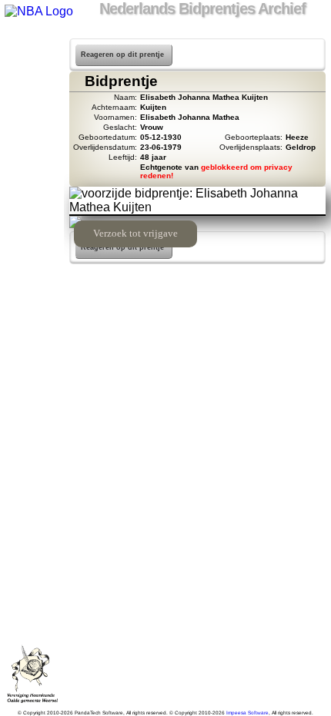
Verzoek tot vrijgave (135, 233)
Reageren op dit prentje (122, 54)
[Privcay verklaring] (32, 226)
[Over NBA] (37, 11)
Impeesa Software (247, 712)
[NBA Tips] (32, 106)
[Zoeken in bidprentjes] (32, 66)
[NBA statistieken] (32, 86)
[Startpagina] (32, 46)
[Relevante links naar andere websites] (32, 166)
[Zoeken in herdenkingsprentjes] (32, 206)
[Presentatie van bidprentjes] (32, 186)
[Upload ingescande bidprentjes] (32, 146)
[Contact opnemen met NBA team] (32, 126)
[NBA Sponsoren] (32, 246)
